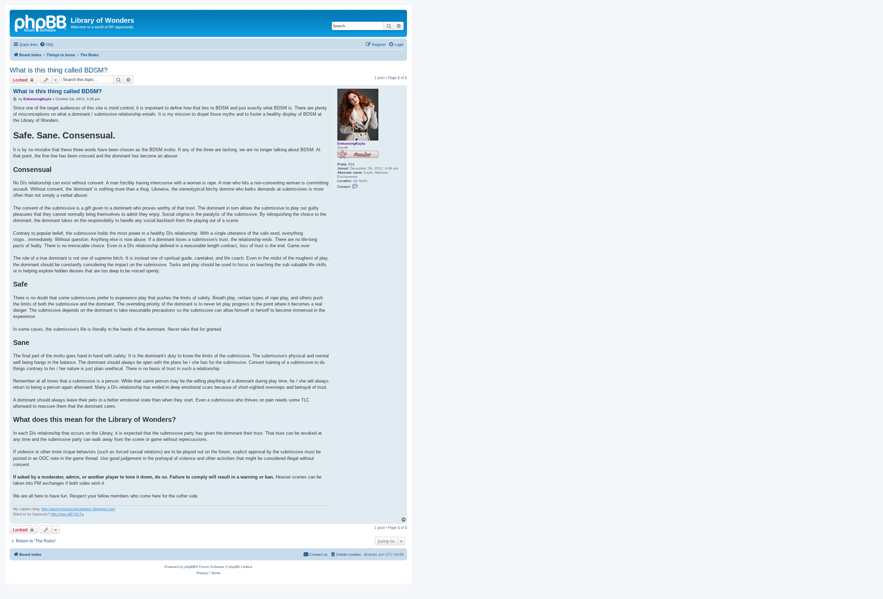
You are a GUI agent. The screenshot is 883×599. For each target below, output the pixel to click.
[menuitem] (46, 44)
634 (351, 164)
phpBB (190, 567)
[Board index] (41, 22)
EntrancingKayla (351, 143)
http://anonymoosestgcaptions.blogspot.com (78, 509)
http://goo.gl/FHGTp (67, 514)
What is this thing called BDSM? (59, 70)
